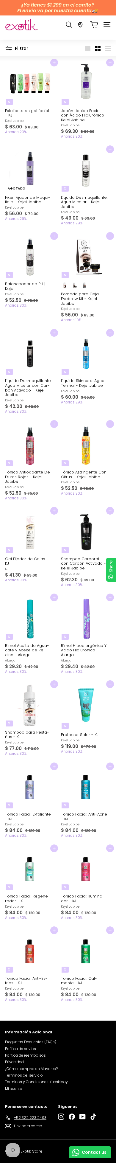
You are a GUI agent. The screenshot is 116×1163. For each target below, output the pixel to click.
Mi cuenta (13, 1088)
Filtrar (21, 48)
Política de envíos (20, 1048)
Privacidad (14, 1061)
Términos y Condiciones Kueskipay (36, 1081)
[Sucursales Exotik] (80, 24)
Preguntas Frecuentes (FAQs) (30, 1041)
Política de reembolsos (25, 1055)
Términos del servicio (24, 1075)
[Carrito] (94, 24)
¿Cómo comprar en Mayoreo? (31, 1068)
